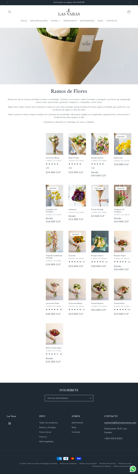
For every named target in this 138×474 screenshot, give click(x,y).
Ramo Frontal (74, 158)
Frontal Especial (97, 303)
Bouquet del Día (97, 158)
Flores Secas (45, 432)
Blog (74, 427)
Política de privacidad (88, 463)
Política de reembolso (68, 463)
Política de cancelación (122, 466)
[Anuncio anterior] (8, 2)
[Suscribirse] (90, 398)
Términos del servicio (107, 463)
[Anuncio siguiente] (130, 2)
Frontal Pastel (119, 303)
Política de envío (124, 463)
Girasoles (72, 256)
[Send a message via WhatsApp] (133, 469)
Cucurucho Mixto (52, 158)
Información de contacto (101, 466)
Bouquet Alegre (120, 256)
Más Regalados (46, 441)
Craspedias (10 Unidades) (51, 211)
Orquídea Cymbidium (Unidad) (54, 257)
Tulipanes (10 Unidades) (119, 211)
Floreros (43, 437)
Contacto (76, 432)
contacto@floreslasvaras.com (120, 422)
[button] (10, 12)
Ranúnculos (118, 158)
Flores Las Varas (33, 463)
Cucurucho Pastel (52, 303)
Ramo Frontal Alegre (53, 348)
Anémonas (73, 210)
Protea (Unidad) (97, 210)
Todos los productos (48, 422)
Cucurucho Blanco (76, 303)
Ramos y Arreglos (47, 427)
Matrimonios (77, 422)
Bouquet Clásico (97, 256)
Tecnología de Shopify (48, 463)
